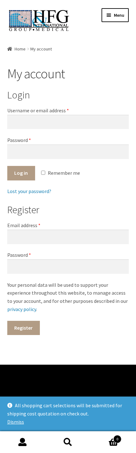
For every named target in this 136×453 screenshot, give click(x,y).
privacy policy (21, 309)
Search (67, 442)
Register (23, 328)
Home (20, 49)
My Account (22, 442)
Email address (23, 225)
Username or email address (38, 110)
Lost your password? (29, 191)
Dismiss (15, 422)
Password (19, 140)
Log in (21, 173)
